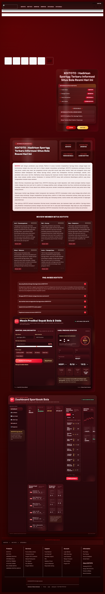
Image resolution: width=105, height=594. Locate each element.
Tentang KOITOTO (87, 566)
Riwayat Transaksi (68, 558)
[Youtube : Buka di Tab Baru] (76, 587)
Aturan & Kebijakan (87, 556)
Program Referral (29, 565)
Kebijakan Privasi (48, 561)
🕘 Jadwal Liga (14, 419)
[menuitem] (23, 6)
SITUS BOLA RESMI (11, 563)
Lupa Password (67, 556)
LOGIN (71, 127)
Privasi (44, 586)
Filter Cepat (18, 349)
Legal (49, 586)
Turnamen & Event (29, 554)
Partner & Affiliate (87, 571)
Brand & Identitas (87, 573)
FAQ (46, 558)
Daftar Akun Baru (68, 554)
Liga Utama (18, 334)
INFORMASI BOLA (10, 558)
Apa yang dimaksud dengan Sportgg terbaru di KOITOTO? (33, 284)
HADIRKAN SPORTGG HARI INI (13, 568)
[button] (97, 6)
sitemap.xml (54, 586)
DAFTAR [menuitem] (99, 3)
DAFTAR (82, 127)
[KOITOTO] (10, 6)
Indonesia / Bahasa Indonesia (34, 586)
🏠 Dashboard (14, 409)
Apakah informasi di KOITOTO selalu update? (30, 307)
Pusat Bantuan (48, 551)
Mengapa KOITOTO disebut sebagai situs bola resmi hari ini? (34, 296)
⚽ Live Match (14, 412)
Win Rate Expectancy (20, 340)
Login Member (67, 551)
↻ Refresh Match (72, 478)
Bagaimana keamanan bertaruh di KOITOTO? (30, 312)
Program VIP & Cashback (31, 556)
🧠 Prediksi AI (14, 423)
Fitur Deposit (28, 561)
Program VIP (67, 563)
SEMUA (68, 414)
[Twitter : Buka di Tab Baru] (71, 587)
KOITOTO (17, 166)
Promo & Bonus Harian (30, 551)
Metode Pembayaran (30, 558)
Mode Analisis (38, 334)
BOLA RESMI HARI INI (11, 565)
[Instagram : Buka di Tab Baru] (73, 587)
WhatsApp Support (49, 556)
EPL (73, 417)
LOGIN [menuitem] (94, 3)
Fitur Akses (85, 551)
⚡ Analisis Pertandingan (24, 360)
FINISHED (69, 417)
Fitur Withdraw (28, 563)
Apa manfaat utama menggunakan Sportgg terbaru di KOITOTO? (35, 301)
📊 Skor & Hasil (14, 416)
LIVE (73, 414)
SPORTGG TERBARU (11, 561)
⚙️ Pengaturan (14, 426)
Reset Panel (48, 360)
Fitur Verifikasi (67, 561)
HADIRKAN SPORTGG (11, 556)
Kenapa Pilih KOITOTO (88, 568)
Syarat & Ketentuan (49, 563)
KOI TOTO (8, 554)
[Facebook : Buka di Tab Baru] (68, 587)
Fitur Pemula (86, 554)
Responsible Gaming (49, 565)
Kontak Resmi (86, 558)
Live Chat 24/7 (48, 554)
